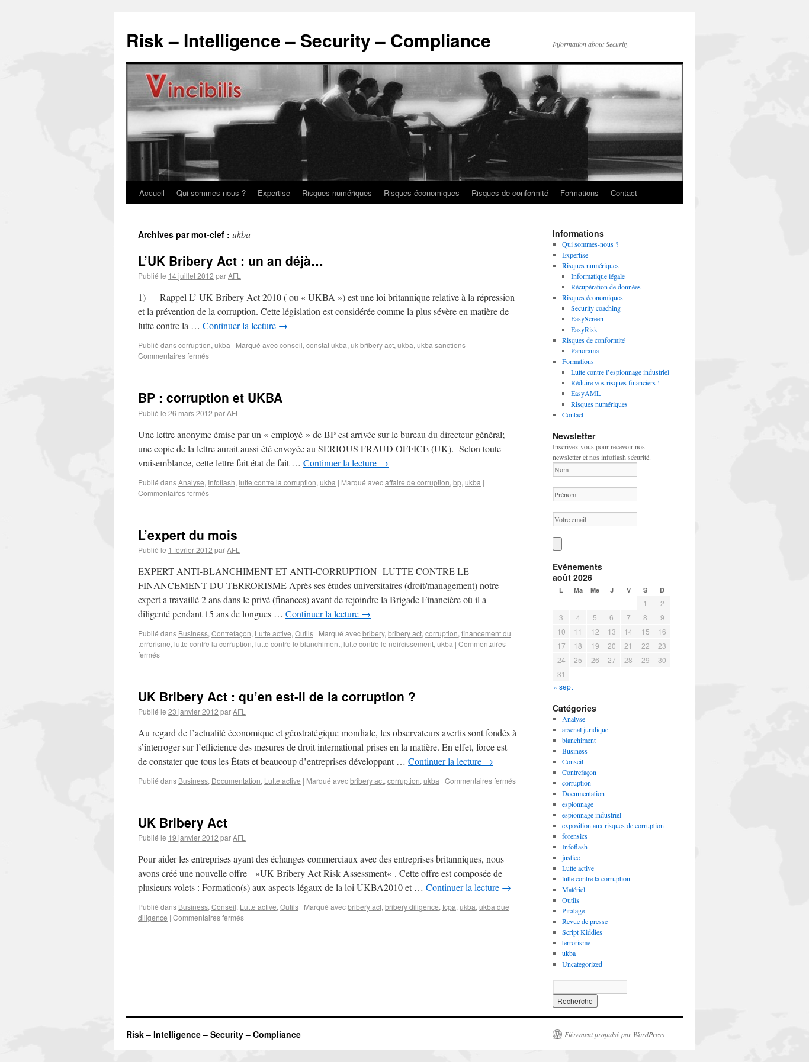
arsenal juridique (585, 729)
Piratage (573, 910)
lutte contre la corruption (277, 482)
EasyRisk (584, 329)
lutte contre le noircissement (388, 644)
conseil (291, 345)
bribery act (405, 633)
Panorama (585, 350)
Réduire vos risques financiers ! (615, 382)
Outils (304, 633)
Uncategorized (582, 963)
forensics (575, 836)
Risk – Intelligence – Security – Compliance (308, 40)
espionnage (577, 804)
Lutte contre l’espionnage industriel (620, 371)
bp (457, 482)
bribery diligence (412, 907)
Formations (579, 192)
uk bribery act (372, 345)
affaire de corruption (417, 482)
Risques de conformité (509, 192)
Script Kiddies (582, 932)
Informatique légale (598, 276)
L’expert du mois (187, 534)
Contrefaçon (231, 633)
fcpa (449, 907)
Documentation (236, 780)
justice (571, 857)
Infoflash (221, 482)
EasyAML (586, 393)
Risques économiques (422, 192)
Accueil (152, 192)
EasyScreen (587, 318)
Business (193, 633)
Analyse (191, 482)
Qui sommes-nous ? (211, 192)
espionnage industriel (591, 814)
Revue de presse (585, 921)
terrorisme (576, 942)
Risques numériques (337, 192)
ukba (222, 345)
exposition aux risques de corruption (613, 825)
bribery (373, 633)
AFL (234, 276)
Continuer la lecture (245, 325)
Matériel (573, 889)
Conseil (223, 907)
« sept (563, 686)
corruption (194, 345)
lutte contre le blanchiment (297, 644)
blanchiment (579, 740)
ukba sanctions (441, 345)
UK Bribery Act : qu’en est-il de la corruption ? (277, 696)
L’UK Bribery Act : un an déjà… (230, 260)
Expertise (274, 192)
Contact (624, 192)
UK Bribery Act (182, 822)
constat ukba (326, 345)
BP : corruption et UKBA (210, 397)
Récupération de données (606, 286)
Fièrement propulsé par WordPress (614, 1034)
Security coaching (596, 308)
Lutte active (273, 633)
